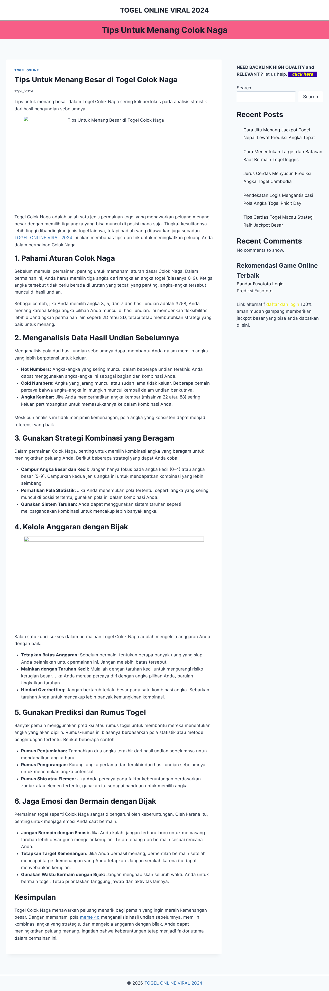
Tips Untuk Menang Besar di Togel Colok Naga (95, 79)
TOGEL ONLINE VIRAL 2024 (173, 983)
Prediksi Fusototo (254, 290)
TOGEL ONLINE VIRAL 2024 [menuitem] (43, 237)
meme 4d (90, 917)
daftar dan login (282, 304)
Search (244, 87)
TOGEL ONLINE (26, 70)
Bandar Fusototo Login (260, 283)
